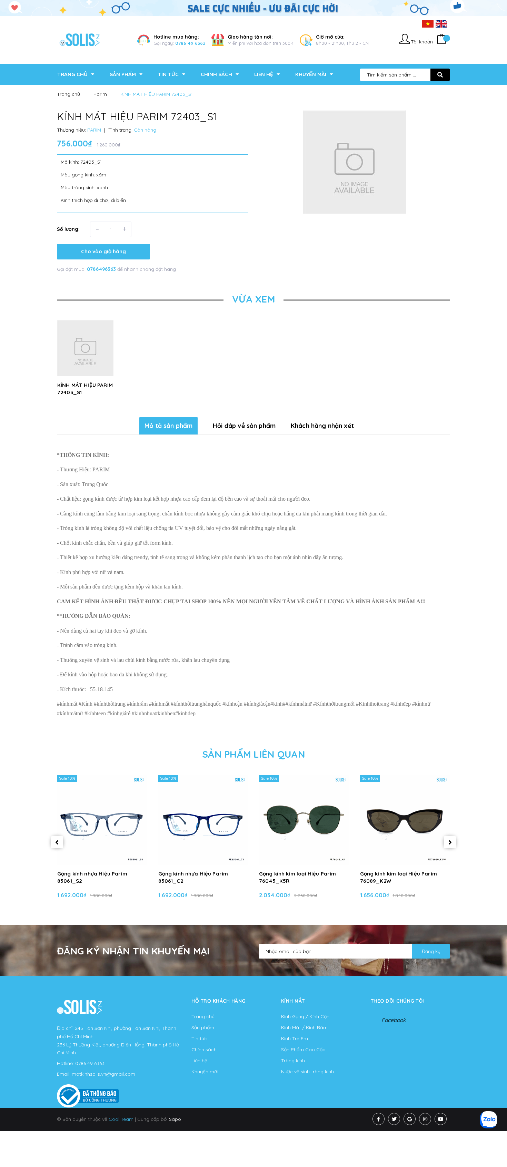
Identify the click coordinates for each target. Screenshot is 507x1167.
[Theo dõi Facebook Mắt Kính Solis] (378, 1119)
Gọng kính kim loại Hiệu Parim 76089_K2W (398, 877)
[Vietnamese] (428, 23)
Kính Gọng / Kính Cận (305, 1016)
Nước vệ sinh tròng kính (307, 1071)
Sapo (175, 1119)
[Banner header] (253, 7)
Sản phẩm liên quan (253, 754)
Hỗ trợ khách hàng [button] (218, 1001)
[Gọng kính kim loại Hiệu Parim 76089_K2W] (405, 819)
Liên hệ (199, 1060)
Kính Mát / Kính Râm (304, 1027)
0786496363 (102, 269)
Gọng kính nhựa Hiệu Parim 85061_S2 (92, 877)
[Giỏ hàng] (441, 40)
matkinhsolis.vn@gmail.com (103, 1074)
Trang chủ (203, 1016)
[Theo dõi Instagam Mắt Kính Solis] (425, 1119)
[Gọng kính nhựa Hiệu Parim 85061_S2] (102, 819)
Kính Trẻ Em (294, 1038)
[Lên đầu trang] (421, 1150)
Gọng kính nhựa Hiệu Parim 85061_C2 (193, 877)
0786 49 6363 (190, 43)
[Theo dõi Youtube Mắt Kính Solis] (441, 1119)
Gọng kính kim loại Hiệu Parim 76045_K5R (297, 877)
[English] (441, 23)
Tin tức (199, 1038)
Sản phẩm (202, 1027)
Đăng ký (431, 951)
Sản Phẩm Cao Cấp (303, 1049)
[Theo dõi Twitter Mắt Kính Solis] (394, 1119)
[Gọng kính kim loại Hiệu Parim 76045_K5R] (304, 819)
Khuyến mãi (204, 1071)
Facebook (393, 1019)
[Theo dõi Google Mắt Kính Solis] (410, 1119)
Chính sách (204, 1049)
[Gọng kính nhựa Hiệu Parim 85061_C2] (203, 819)
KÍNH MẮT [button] (293, 1001)
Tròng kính (293, 1060)
